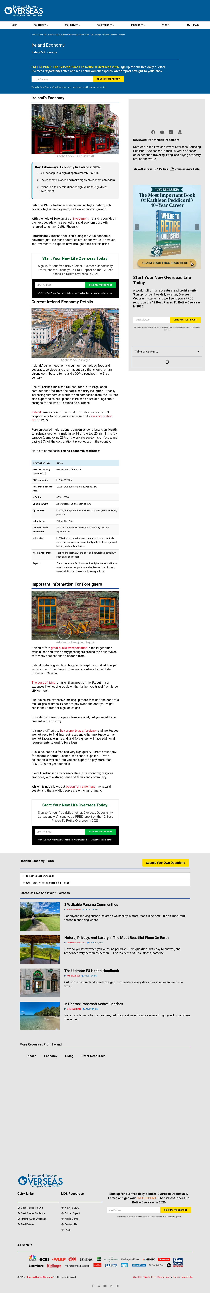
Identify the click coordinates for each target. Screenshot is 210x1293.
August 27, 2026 (96, 943)
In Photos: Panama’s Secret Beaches (93, 1004)
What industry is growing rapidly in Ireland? (48, 883)
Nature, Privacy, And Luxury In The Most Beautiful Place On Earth (116, 938)
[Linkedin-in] (111, 1286)
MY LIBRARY (193, 25)
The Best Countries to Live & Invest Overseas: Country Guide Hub (66, 35)
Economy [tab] (50, 1056)
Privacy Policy (164, 1277)
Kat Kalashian (73, 976)
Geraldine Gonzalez (76, 943)
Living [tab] (69, 1056)
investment (80, 218)
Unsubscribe (187, 1277)
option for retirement (80, 786)
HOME (14, 25)
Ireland (106, 35)
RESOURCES (137, 25)
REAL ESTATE (71, 25)
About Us (137, 1277)
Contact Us (149, 1277)
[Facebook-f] (92, 1286)
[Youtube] (105, 1286)
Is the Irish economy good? (40, 876)
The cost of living (43, 682)
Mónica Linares (74, 910)
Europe (98, 35)
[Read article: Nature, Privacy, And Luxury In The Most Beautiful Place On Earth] (40, 949)
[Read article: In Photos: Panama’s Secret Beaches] (40, 1016)
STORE (165, 25)
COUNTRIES (40, 25)
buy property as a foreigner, (78, 730)
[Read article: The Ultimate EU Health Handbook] (40, 983)
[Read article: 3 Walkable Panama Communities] (40, 916)
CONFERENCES (104, 25)
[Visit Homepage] (23, 10)
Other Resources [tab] (93, 1056)
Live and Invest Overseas (40, 1277)
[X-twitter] (98, 1286)
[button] (198, 352)
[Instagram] (117, 1286)
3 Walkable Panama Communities (91, 904)
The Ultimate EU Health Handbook (91, 971)
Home (34, 35)
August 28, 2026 (91, 910)
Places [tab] (31, 1056)
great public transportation (69, 648)
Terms (175, 1277)
